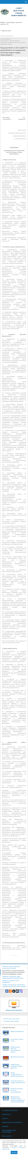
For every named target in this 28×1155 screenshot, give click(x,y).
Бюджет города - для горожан (12, 1018)
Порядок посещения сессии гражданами (10, 981)
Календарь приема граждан (11, 1021)
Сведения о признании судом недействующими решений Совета (12, 977)
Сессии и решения (5, 39)
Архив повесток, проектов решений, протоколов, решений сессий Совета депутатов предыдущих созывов (13, 42)
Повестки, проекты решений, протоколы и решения (11, 967)
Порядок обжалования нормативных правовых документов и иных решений (14, 985)
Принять (14, 1152)
